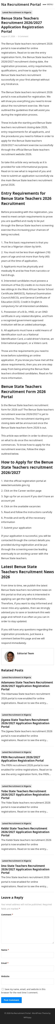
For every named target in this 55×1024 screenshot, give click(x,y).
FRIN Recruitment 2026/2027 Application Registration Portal (22, 758)
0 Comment (23, 36)
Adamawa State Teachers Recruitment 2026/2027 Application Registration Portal (27, 686)
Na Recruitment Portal (21, 4)
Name (5, 950)
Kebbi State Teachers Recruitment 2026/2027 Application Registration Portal (25, 832)
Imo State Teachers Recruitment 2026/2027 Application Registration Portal (25, 869)
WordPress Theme (40, 1013)
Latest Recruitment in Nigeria (16, 12)
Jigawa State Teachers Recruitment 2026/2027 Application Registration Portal (25, 723)
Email (5, 963)
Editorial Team (25, 653)
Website (5, 976)
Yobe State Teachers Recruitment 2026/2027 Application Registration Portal (25, 794)
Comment (7, 914)
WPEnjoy (27, 1017)
